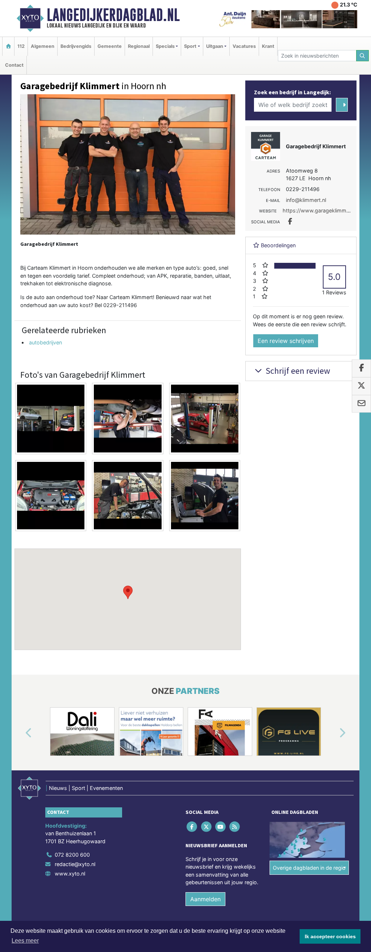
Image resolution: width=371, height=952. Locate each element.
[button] (128, 592)
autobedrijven (45, 342)
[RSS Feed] (235, 826)
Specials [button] (165, 46)
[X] (207, 826)
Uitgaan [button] (214, 46)
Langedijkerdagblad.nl (113, 14)
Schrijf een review (297, 370)
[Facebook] (193, 826)
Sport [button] (190, 46)
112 (21, 46)
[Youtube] (221, 826)
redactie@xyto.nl (75, 864)
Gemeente (109, 46)
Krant (268, 46)
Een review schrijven (286, 340)
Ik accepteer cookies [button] (330, 936)
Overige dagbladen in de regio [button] (309, 868)
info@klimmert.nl (306, 200)
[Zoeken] (362, 55)
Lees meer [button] (25, 940)
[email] (361, 404)
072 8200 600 (72, 855)
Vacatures (244, 46)
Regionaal (139, 46)
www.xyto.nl (70, 873)
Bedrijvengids (76, 46)
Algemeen (42, 46)
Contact (14, 65)
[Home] (8, 46)
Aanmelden (205, 899)
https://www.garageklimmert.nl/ (321, 210)
